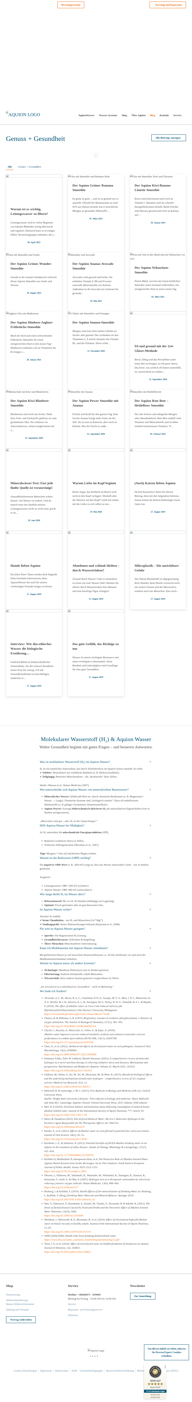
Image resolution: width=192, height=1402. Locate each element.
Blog (152, 115)
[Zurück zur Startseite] (24, 115)
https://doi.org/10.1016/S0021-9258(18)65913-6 (70, 1026)
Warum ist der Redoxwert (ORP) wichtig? (65, 857)
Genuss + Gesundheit (29, 166)
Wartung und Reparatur (168, 4)
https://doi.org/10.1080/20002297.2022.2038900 (70, 1054)
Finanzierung (13, 1294)
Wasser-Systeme (108, 115)
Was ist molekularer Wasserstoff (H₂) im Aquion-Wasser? (75, 761)
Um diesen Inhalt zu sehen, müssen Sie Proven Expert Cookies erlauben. (167, 1352)
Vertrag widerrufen (21, 1319)
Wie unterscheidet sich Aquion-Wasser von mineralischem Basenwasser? (84, 789)
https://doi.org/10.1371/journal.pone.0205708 (68, 1042)
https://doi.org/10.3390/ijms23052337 (64, 1126)
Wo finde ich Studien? (53, 991)
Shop (124, 115)
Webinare (73, 1315)
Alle (10, 166)
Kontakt (164, 115)
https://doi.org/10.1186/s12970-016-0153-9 (67, 1231)
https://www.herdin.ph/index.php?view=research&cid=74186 (77, 1014)
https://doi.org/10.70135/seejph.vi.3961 (65, 1171)
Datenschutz (61, 1370)
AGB (74, 1370)
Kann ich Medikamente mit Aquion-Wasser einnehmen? (74, 948)
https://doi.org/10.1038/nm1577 (61, 1187)
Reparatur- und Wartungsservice (85, 1309)
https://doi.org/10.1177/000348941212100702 (69, 1155)
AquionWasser (86, 115)
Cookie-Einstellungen (25, 1370)
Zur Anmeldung (142, 1296)
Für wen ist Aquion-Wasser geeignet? (62, 928)
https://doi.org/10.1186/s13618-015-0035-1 (67, 1086)
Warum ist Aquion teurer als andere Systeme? (67, 963)
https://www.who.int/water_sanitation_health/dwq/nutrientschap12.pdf (81, 1239)
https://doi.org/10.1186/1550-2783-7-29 (65, 1114)
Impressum (46, 1370)
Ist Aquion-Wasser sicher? (56, 909)
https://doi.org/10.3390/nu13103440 (63, 1215)
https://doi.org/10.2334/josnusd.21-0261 (65, 1139)
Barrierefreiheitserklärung (120, 1370)
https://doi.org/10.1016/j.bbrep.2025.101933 (68, 1070)
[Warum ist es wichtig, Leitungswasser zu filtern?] (96, 155)
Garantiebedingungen (91, 1370)
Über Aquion (139, 115)
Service (177, 115)
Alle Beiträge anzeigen (167, 137)
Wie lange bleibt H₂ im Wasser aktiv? (63, 894)
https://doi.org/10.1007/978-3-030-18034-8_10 (69, 1199)
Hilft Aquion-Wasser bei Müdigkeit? (62, 825)
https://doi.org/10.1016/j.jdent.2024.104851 (67, 1251)
